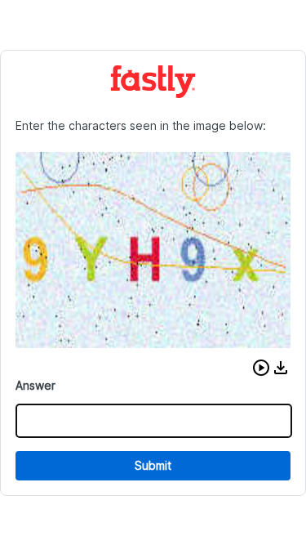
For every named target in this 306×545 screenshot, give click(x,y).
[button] (261, 367)
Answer (35, 385)
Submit (153, 465)
